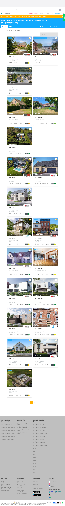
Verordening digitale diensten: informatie (10, 504)
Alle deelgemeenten (23, 504)
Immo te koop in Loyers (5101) (40, 445)
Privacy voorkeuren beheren (30, 503)
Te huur (7, 16)
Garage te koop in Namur (23, 426)
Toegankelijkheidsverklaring (35, 504)
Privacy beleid (20, 503)
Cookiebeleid (14, 503)
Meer (41, 13)
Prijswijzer (44, 16)
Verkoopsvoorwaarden (42, 503)
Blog (63, 16)
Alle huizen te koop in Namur (7, 439)
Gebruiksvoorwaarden (5, 503)
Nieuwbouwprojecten (15, 16)
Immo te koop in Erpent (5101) (40, 435)
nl (62, 10)
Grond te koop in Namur (22, 427)
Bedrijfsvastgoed (26, 16)
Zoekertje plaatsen (33, 13)
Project (37, 57)
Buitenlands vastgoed (11, 9)
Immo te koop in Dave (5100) (40, 433)
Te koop (2, 16)
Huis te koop (12, 57)
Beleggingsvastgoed (36, 16)
